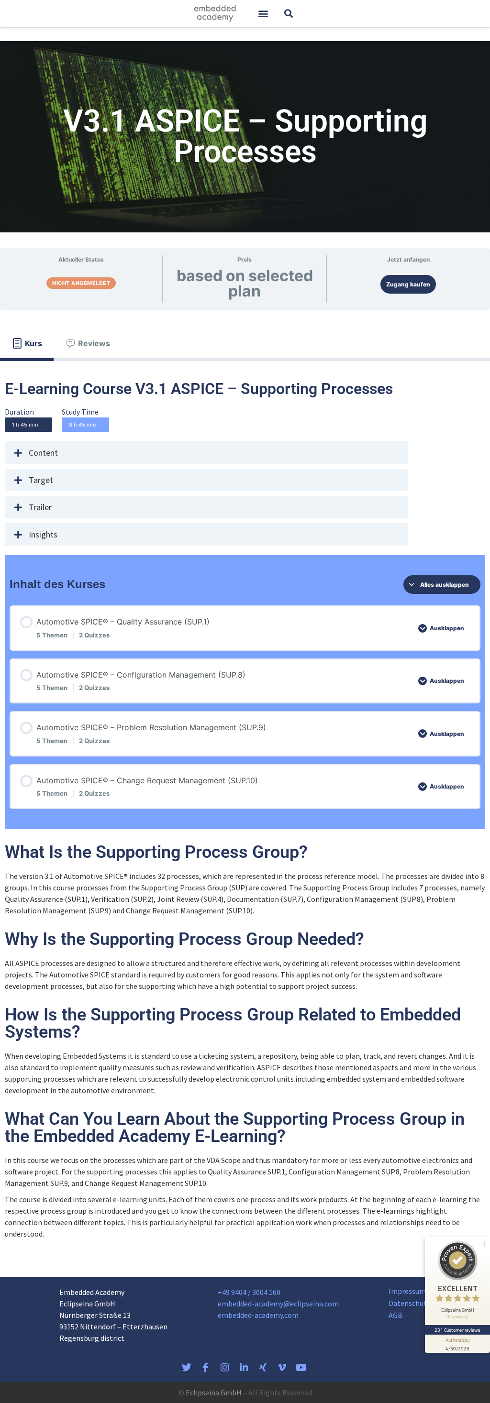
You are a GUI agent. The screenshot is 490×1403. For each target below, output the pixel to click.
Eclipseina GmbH (214, 1392)
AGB (395, 1315)
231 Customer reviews (457, 1329)
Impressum (407, 1291)
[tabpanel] (245, 810)
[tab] (27, 343)
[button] (263, 14)
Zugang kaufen (408, 284)
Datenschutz (410, 1303)
